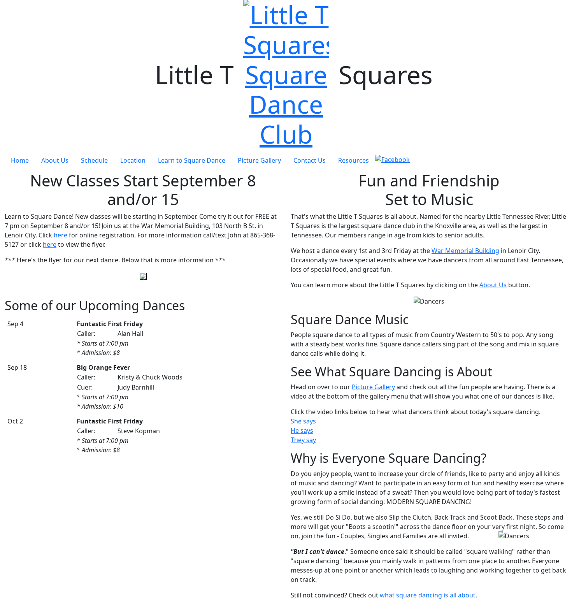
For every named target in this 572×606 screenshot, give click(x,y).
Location (133, 160)
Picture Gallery (259, 160)
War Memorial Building (465, 250)
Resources (353, 160)
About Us (54, 160)
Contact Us (309, 160)
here (60, 235)
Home (20, 160)
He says (302, 430)
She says (303, 421)
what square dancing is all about (427, 595)
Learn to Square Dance (191, 160)
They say (303, 440)
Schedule (94, 160)
